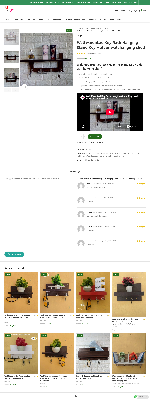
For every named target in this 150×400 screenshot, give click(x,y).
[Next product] (84, 36)
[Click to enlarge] (25, 87)
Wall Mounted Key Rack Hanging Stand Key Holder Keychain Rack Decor (17, 317)
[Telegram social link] (97, 160)
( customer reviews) (94, 53)
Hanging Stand (87, 153)
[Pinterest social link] (89, 160)
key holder (96, 153)
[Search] (130, 10)
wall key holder (101, 156)
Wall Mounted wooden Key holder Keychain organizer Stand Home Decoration (53, 378)
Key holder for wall (107, 153)
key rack (105, 28)
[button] (7, 90)
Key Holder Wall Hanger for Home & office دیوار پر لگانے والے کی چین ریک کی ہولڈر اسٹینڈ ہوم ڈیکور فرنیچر (126, 321)
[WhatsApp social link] (94, 160)
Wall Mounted (113, 156)
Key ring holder (127, 153)
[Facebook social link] (83, 160)
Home (79, 28)
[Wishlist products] (135, 10)
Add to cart (95, 136)
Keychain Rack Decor (87, 156)
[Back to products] (81, 36)
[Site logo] (9, 10)
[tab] (75, 170)
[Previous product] (78, 36)
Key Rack (118, 153)
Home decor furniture (91, 28)
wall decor (137, 383)
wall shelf (121, 156)
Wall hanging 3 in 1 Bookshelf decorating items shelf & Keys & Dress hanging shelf (124, 378)
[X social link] (86, 160)
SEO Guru (75, 396)
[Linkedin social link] (92, 160)
